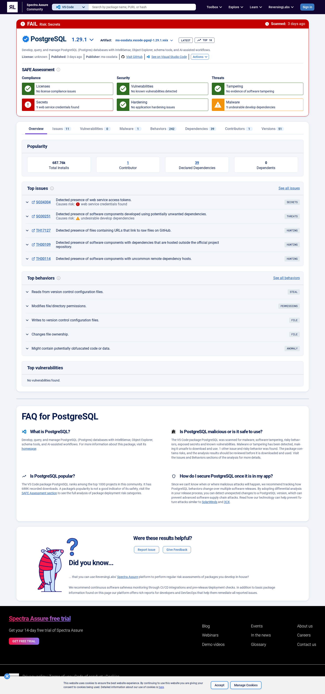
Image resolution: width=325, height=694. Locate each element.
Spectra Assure (127, 577)
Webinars (210, 635)
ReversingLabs (279, 7)
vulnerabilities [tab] (94, 129)
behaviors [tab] (162, 129)
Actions (198, 57)
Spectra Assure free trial (40, 618)
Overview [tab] (36, 129)
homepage (29, 448)
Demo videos (213, 644)
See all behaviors (286, 278)
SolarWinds (209, 502)
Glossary (258, 644)
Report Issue (146, 549)
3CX (227, 502)
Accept (219, 685)
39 (197, 163)
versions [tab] (272, 129)
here (161, 687)
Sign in (307, 7)
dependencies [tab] (199, 129)
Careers (304, 635)
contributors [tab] (237, 129)
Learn (254, 7)
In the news (261, 635)
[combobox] (142, 7)
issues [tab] (60, 129)
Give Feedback (176, 549)
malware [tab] (129, 129)
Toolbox (212, 7)
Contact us (306, 644)
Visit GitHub (134, 57)
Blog (206, 626)
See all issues (289, 188)
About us (305, 626)
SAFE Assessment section (39, 493)
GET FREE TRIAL (24, 641)
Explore (234, 7)
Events (257, 626)
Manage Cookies (246, 685)
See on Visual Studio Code (169, 57)
